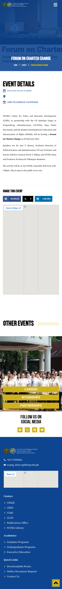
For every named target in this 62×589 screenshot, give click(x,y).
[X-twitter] (27, 429)
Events (24, 65)
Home (15, 65)
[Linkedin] (34, 429)
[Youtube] (42, 429)
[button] (55, 4)
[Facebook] (19, 429)
